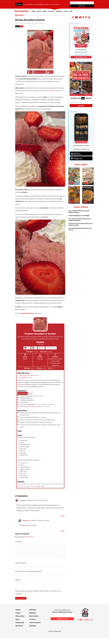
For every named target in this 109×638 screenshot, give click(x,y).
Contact (65, 11)
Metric (30, 393)
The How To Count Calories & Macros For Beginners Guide (80, 224)
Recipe (19, 15)
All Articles (32, 613)
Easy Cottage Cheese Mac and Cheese (87, 197)
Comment (18, 541)
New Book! (59, 11)
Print (28, 348)
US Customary (22, 393)
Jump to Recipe (40, 72)
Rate (42, 348)
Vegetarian (41, 23)
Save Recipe (52, 348)
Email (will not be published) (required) (28, 571)
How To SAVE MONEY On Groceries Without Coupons (79, 211)
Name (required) (20, 563)
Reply (63, 516)
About (44, 11)
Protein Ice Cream (27, 313)
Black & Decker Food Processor (29, 375)
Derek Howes (25, 520)
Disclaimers (19, 626)
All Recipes (32, 609)
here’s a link (49, 90)
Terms (18, 619)
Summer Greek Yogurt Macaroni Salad (73, 179)
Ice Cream (22, 23)
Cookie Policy (20, 622)
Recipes (33, 11)
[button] (82, 5)
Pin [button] (31, 72)
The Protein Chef (56, 631)
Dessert (17, 23)
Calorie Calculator (35, 622)
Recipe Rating (20, 537)
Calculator (51, 11)
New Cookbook (34, 616)
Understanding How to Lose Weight (79, 215)
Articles (39, 11)
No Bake (28, 23)
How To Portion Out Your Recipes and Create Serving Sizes (79, 219)
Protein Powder (34, 23)
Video (51, 72)
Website (18, 580)
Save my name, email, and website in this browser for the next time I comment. (38, 592)
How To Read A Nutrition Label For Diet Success (80, 229)
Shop (71, 11)
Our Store (32, 619)
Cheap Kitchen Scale (26, 377)
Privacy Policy (20, 616)
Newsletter (32, 626)
